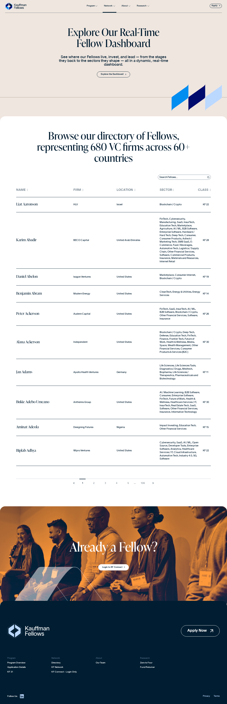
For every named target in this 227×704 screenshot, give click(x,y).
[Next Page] (153, 482)
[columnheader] (43, 190)
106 (143, 483)
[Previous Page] (74, 482)
